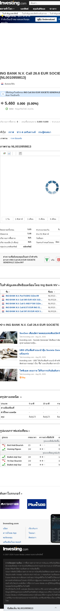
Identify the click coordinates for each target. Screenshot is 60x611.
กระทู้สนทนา (44, 132)
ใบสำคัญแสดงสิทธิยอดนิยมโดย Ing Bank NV (28, 285)
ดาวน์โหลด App (9, 533)
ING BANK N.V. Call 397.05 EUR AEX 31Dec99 (24, 311)
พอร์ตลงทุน (7, 537)
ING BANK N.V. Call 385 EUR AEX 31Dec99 (24, 300)
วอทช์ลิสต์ (24, 9)
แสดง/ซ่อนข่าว (20, 153)
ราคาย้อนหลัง (16, 138)
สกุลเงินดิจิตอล (39, 9)
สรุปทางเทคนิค (10, 397)
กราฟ (11, 132)
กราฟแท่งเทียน (4, 153)
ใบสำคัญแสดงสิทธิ (10, 13)
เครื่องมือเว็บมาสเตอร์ (12, 542)
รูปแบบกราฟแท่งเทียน (14, 430)
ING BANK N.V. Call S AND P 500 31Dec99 (24, 304)
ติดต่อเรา (32, 537)
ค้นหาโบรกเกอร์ (10, 493)
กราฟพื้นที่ (9, 153)
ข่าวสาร (53, 9)
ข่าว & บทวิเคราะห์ (26, 132)
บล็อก (5, 528)
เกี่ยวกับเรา (33, 528)
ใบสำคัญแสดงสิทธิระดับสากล (34, 13)
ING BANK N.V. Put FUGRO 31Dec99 (22, 296)
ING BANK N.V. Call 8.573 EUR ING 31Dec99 (24, 307)
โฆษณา (32, 533)
